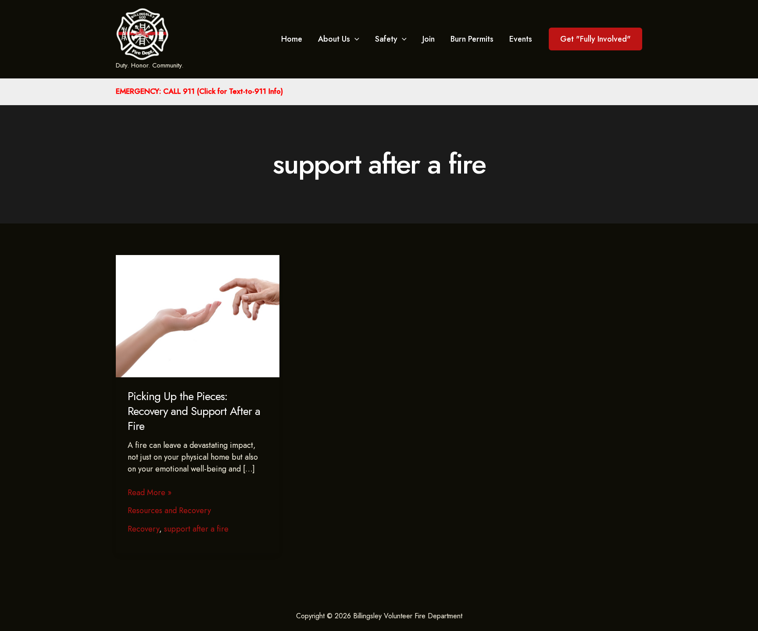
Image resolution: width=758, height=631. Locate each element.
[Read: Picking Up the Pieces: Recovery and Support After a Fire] (197, 315)
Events (520, 39)
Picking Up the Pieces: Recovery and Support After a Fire (194, 411)
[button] (595, 39)
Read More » (150, 493)
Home (291, 39)
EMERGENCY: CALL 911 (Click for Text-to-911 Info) (199, 91)
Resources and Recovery (169, 510)
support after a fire (196, 529)
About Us (334, 39)
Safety (386, 39)
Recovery (143, 529)
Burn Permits (472, 39)
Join (428, 39)
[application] (354, 39)
